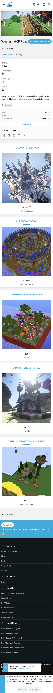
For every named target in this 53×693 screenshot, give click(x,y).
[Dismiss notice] (37, 667)
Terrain (27, 431)
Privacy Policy (25, 669)
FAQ (3, 561)
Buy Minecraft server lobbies (13, 647)
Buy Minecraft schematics (12, 638)
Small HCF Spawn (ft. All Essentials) (26, 441)
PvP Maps (5, 603)
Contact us (6, 566)
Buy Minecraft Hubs (9, 652)
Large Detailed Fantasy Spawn (27, 294)
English (8, 525)
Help (3, 556)
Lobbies (27, 358)
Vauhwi (48, 112)
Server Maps (6, 598)
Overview (7, 54)
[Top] (48, 529)
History (19, 54)
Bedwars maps (7, 607)
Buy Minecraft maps (10, 633)
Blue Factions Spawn (26, 221)
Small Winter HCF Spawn (26, 148)
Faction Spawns (27, 284)
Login (3, 582)
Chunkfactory (7, 617)
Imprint (4, 570)
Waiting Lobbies (27, 211)
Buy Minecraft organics (11, 628)
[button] (4, 4)
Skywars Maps (7, 612)
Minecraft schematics (10, 551)
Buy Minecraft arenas (10, 643)
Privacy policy (34, 529)
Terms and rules (20, 529)
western (8, 105)
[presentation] (4, 24)
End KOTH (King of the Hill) (26, 368)
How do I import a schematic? (14, 593)
